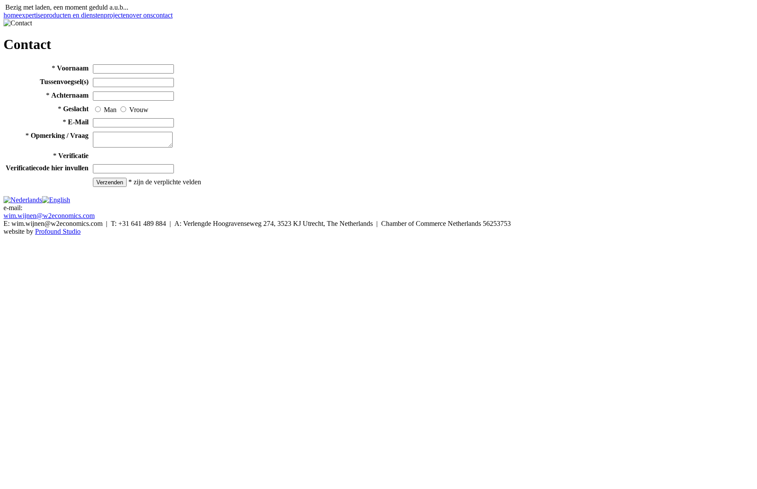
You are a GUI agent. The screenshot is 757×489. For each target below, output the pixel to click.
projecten (116, 15)
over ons (141, 15)
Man (110, 109)
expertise (31, 15)
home (11, 15)
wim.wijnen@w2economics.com (49, 215)
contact (163, 15)
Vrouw (139, 109)
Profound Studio (58, 231)
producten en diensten (73, 15)
